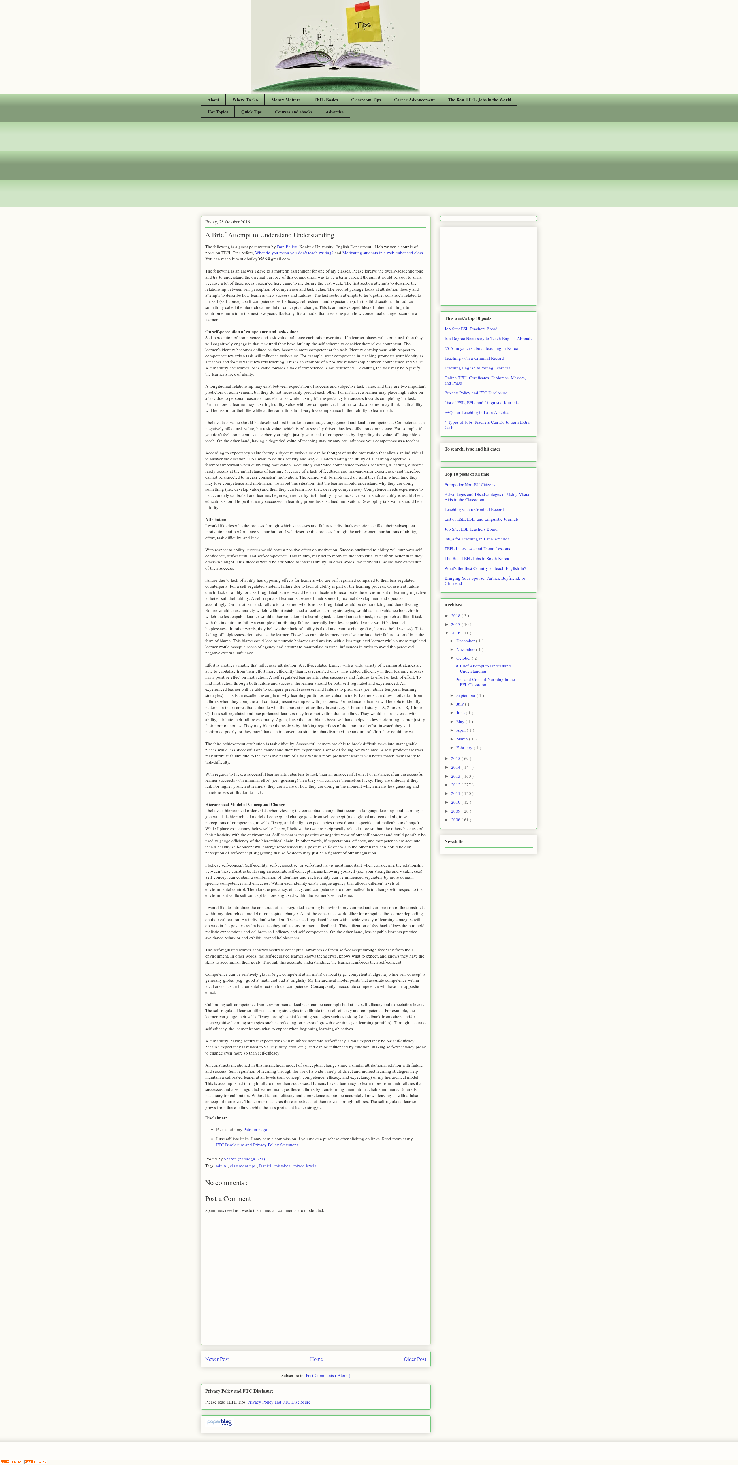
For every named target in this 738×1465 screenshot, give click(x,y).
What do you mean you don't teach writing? (294, 252)
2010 (456, 802)
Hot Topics (218, 112)
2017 (456, 624)
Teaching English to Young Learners (477, 368)
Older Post (415, 1358)
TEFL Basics (326, 99)
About (213, 99)
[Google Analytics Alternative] (12, 1462)
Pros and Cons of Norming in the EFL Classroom (485, 681)
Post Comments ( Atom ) (328, 1375)
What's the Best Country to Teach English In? (485, 568)
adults (222, 1166)
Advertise (335, 112)
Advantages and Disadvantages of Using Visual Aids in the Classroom (487, 496)
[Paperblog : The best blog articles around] (219, 1425)
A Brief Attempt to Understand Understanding (483, 668)
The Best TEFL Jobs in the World (479, 99)
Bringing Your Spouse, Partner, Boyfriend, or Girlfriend (485, 580)
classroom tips (243, 1166)
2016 (456, 633)
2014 (456, 767)
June (461, 712)
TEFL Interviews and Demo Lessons (477, 548)
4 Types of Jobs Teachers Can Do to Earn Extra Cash (487, 424)
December (466, 640)
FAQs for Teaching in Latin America (477, 412)
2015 (456, 758)
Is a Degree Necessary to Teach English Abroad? (488, 338)
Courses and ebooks (293, 112)
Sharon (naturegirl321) (245, 1159)
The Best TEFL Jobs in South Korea (477, 558)
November (466, 649)
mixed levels (304, 1166)
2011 (456, 793)
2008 (456, 819)
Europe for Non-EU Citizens (470, 484)
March (462, 739)
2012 (456, 784)
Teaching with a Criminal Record (474, 358)
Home (316, 1358)
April (461, 730)
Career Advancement (414, 99)
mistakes (282, 1166)
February (465, 747)
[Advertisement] (369, 166)
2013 (456, 776)
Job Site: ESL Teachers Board (471, 328)
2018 (456, 615)
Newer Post (217, 1358)
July (460, 704)
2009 (456, 811)
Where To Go (245, 99)
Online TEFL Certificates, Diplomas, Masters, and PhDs (485, 380)
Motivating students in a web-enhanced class (382, 252)
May (461, 721)
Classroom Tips (366, 99)
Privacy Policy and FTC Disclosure (279, 1402)
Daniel (265, 1166)
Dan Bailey (287, 246)
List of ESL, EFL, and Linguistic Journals (482, 402)
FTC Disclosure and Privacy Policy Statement (257, 1144)
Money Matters (285, 99)
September (466, 695)
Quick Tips (251, 112)
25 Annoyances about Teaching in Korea (481, 348)
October (464, 658)
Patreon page (255, 1129)
